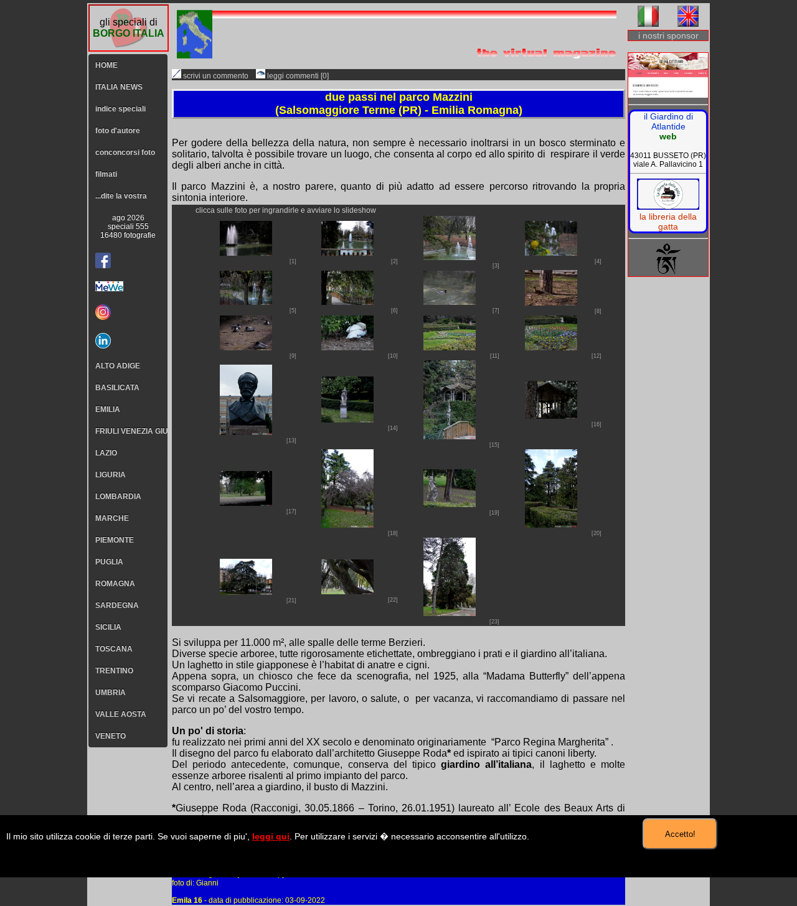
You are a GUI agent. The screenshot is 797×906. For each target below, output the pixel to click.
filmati (106, 174)
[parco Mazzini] (246, 252)
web (668, 136)
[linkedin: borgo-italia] (128, 341)
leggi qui (271, 836)
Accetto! (680, 834)
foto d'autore (117, 130)
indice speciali (120, 109)
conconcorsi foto (125, 152)
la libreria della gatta (668, 221)
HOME (106, 65)
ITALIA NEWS (119, 87)
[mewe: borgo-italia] (128, 286)
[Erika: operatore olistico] (668, 76)
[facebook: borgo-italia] (103, 260)
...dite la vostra (121, 196)
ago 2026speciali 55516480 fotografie (128, 226)
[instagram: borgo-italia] (128, 312)
